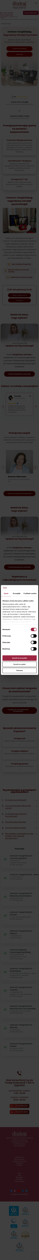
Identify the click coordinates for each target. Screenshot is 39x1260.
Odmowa (19, 670)
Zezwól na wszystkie (19, 658)
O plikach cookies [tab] (30, 593)
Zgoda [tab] (6, 593)
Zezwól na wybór (19, 664)
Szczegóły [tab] (16, 593)
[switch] (34, 636)
